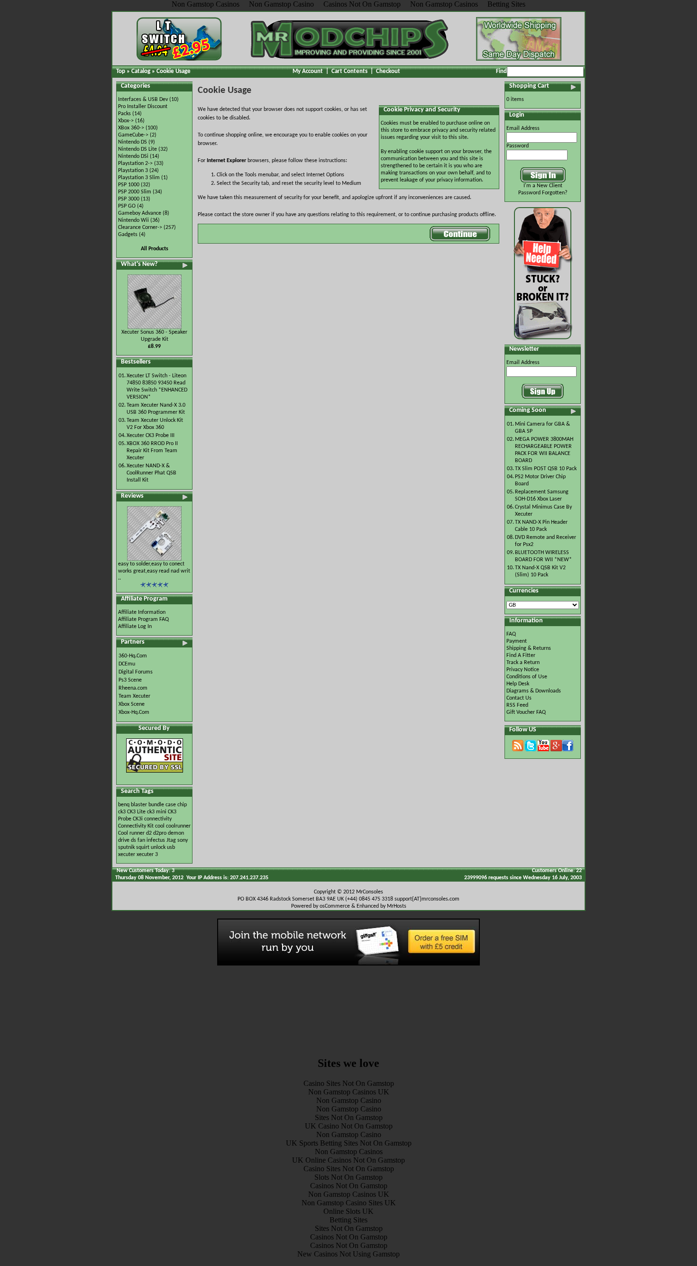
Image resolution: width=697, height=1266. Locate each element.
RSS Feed (517, 705)
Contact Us (519, 698)
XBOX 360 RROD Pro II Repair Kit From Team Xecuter (152, 451)
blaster (139, 805)
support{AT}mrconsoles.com (426, 899)
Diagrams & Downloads (533, 691)
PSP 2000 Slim (134, 192)
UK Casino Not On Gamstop (349, 1126)
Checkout (388, 71)
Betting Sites (348, 1220)
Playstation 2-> (135, 163)
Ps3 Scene (130, 680)
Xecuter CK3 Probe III (150, 435)
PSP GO (127, 206)
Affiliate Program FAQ (143, 619)
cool (160, 826)
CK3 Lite (136, 812)
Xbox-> (126, 121)
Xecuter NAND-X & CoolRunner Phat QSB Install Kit (151, 473)
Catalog (140, 71)
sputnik (126, 847)
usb (171, 847)
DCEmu (127, 664)
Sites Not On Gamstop (349, 1117)
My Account (308, 71)
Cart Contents (349, 71)
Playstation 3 (133, 170)
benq (123, 805)
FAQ (511, 634)
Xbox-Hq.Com (134, 712)
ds (133, 840)
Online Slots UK (348, 1211)
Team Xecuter (134, 696)
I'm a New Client (542, 186)
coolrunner (178, 826)
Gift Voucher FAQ (526, 712)
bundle (156, 805)
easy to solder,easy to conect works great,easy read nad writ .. (154, 571)
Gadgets (128, 234)
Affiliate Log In (135, 626)
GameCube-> (133, 135)
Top (120, 71)
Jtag (171, 840)
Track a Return (523, 662)
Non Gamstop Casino (348, 1100)
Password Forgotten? (543, 193)
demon (176, 833)
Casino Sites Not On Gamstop (348, 1083)
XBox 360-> (131, 128)
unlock (158, 847)
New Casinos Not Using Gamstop (348, 1254)
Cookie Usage (173, 71)
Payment (516, 641)
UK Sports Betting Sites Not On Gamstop (349, 1143)
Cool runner (131, 833)
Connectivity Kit (136, 826)
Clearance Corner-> (140, 227)
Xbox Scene (132, 704)
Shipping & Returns (528, 648)
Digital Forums (136, 672)
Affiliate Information (141, 612)
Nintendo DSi (133, 156)
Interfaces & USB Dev (143, 99)
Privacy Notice (522, 670)
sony (182, 840)
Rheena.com (133, 688)
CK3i (138, 819)
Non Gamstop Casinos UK (348, 1092)
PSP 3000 (128, 199)
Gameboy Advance (139, 213)
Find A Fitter (520, 655)
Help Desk (517, 684)
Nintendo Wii (133, 220)
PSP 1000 (128, 185)
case (170, 805)
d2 (149, 833)
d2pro (159, 833)
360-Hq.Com (133, 656)
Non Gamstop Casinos (349, 1152)
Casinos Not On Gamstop (348, 1186)
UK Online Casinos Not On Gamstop (348, 1160)
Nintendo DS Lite (137, 149)
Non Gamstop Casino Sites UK (349, 1203)
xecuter (126, 854)
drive (123, 840)
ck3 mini (156, 812)
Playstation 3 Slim (139, 178)
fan (141, 840)
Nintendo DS (132, 142)
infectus (156, 840)
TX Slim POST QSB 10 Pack (546, 469)
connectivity (158, 819)
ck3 (122, 812)
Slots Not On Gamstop (348, 1177)
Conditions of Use (526, 677)
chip (182, 805)
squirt (142, 847)
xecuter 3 (147, 854)
